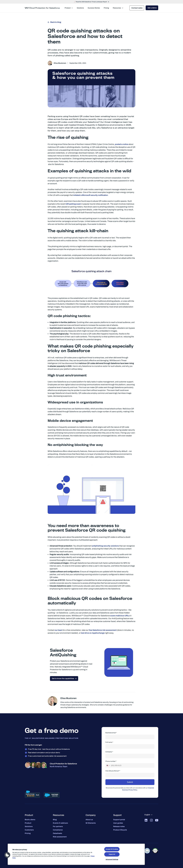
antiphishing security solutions (105, 546)
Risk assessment (60, 837)
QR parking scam (73, 204)
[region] (76, 854)
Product (28, 823)
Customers (29, 830)
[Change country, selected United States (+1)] (108, 765)
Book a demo (30, 820)
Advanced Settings (112, 859)
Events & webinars (60, 823)
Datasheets (57, 833)
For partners (58, 826)
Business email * (111, 733)
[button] (7, 855)
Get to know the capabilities (63, 678)
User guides (118, 823)
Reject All (112, 854)
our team (58, 630)
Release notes (119, 826)
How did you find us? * (112, 771)
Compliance (58, 830)
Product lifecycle (120, 830)
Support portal (119, 820)
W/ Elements (91, 823)
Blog (55, 820)
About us (89, 820)
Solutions (29, 826)
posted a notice (121, 144)
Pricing (28, 833)
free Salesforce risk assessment (102, 630)
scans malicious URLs (120, 616)
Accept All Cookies (112, 849)
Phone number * (110, 761)
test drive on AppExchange (93, 633)
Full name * (109, 742)
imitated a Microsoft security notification (90, 195)
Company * (109, 752)
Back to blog (55, 22)
